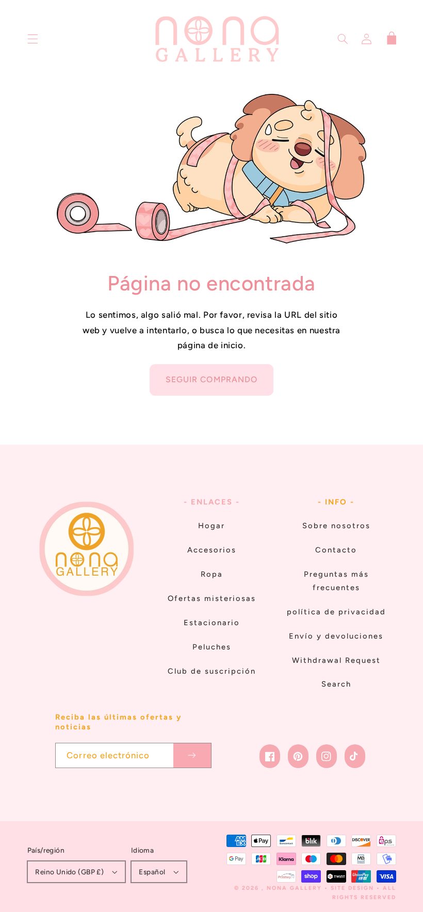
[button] (32, 39)
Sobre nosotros (336, 525)
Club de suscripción (212, 671)
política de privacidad (336, 611)
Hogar (211, 525)
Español (152, 872)
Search (336, 684)
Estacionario (212, 622)
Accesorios (211, 550)
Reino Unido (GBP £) (69, 872)
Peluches (211, 647)
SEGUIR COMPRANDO (211, 379)
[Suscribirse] (192, 755)
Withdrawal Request (336, 660)
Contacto (336, 550)
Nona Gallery (294, 888)
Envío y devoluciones (336, 636)
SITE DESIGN (352, 888)
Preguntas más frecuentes (336, 580)
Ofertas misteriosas (212, 598)
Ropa (212, 574)
